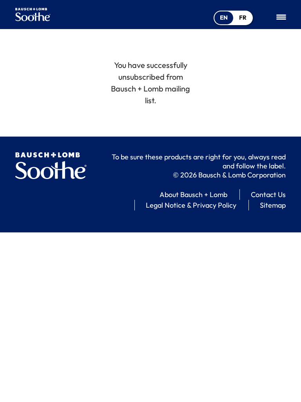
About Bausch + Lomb (193, 194)
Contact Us (268, 194)
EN (224, 17)
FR (243, 17)
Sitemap (273, 205)
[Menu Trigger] (281, 16)
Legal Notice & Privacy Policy (191, 205)
